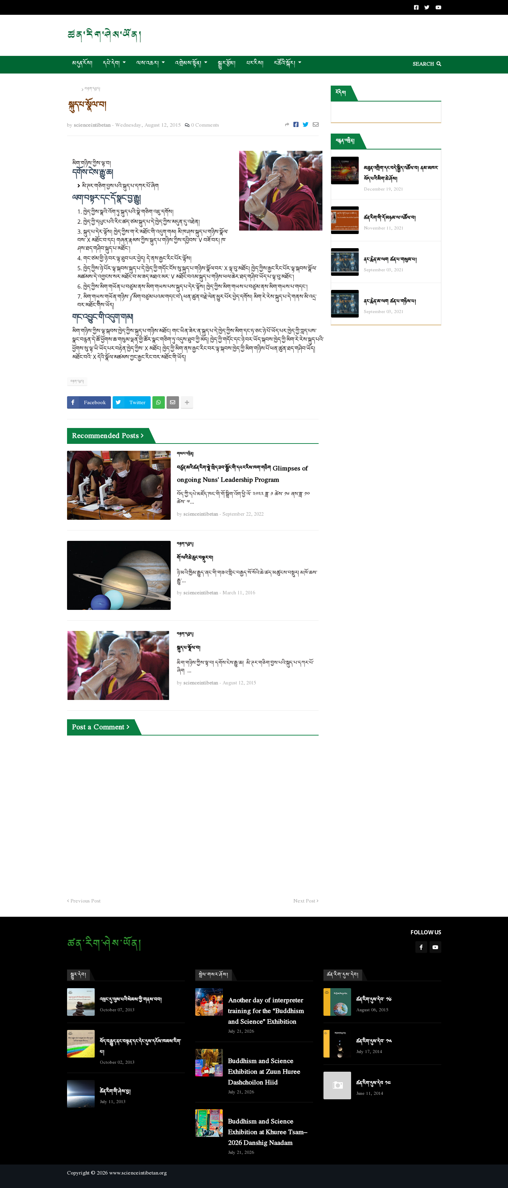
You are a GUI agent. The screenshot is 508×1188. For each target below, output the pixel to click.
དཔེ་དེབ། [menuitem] (111, 63)
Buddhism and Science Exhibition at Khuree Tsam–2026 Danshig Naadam (267, 1131)
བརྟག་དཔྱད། (92, 89)
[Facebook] (296, 124)
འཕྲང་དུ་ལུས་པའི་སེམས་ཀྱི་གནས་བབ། (131, 1000)
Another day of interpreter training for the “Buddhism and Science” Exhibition (266, 1010)
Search (423, 63)
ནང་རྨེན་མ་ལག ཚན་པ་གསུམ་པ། (390, 260)
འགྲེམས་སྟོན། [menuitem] (188, 63)
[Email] (316, 124)
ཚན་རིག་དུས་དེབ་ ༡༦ (374, 1000)
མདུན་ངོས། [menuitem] (82, 63)
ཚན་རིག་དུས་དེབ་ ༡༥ (374, 1041)
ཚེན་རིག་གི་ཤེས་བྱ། (115, 1092)
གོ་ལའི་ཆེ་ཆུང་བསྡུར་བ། (195, 558)
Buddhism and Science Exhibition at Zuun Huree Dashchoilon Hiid (264, 1071)
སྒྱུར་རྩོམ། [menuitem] (227, 63)
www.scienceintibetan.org (138, 1172)
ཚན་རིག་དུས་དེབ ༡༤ (373, 1083)
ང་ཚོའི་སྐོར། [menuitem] (284, 63)
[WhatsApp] (158, 402)
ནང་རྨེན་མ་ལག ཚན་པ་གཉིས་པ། (390, 301)
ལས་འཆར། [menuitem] (148, 63)
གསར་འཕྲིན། (185, 454)
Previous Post (85, 900)
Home (74, 89)
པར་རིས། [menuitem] (255, 63)
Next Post (304, 900)
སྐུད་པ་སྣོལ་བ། (188, 648)
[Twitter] (306, 124)
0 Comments (205, 124)
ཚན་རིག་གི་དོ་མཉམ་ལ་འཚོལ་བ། (390, 218)
